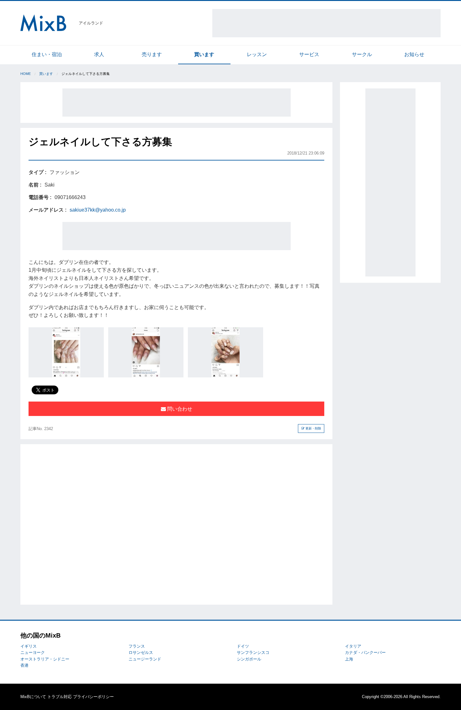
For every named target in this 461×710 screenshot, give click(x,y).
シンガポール (249, 659)
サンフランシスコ (253, 652)
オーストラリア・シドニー (44, 659)
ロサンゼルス (141, 652)
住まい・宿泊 (47, 54)
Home (25, 74)
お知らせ (414, 54)
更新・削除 (313, 428)
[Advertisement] (326, 23)
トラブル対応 (59, 696)
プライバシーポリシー (93, 696)
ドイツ (243, 646)
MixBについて (33, 696)
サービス (309, 54)
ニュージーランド (145, 659)
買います (204, 54)
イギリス (28, 646)
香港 (24, 665)
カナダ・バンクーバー (365, 652)
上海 (349, 659)
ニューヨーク (32, 652)
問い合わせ (179, 409)
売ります (152, 54)
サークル (362, 54)
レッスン (257, 54)
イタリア (353, 646)
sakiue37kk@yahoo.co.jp (98, 210)
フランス (137, 646)
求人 (99, 54)
